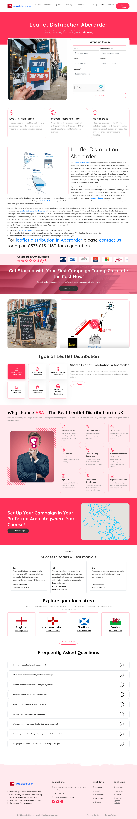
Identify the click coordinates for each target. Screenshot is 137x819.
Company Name (106, 49)
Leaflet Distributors (25, 230)
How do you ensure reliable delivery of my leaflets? (33, 685)
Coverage (69, 5)
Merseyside (99, 795)
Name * (75, 49)
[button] (37, 5)
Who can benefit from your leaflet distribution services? (35, 724)
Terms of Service (93, 815)
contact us (110, 240)
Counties (67, 32)
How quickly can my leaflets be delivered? (30, 694)
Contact (111, 5)
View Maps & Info (21, 631)
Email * (75, 59)
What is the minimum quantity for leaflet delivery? (33, 675)
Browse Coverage (68, 642)
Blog (95, 5)
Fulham (118, 798)
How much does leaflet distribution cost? (29, 665)
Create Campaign (68, 288)
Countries (57, 32)
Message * (77, 69)
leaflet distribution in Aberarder (49, 240)
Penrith (118, 795)
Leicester (119, 787)
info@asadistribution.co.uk (64, 797)
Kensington (99, 798)
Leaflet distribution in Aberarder (33, 211)
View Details (77, 384)
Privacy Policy (110, 815)
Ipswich (97, 791)
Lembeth (98, 787)
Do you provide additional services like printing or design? (36, 744)
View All (117, 802)
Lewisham (119, 791)
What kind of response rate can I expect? (29, 704)
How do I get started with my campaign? (29, 714)
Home (47, 32)
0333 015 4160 (59, 794)
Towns (77, 32)
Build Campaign (123, 6)
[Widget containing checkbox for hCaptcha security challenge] (89, 88)
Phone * (103, 59)
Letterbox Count (80, 6)
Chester (98, 802)
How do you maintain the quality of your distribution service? (37, 734)
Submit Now (99, 95)
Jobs (102, 5)
